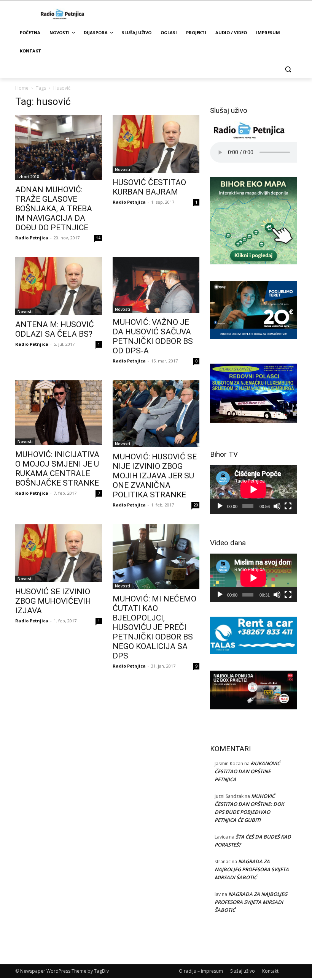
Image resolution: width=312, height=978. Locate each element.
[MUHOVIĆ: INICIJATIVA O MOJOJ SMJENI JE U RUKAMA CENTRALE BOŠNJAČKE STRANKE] (58, 412)
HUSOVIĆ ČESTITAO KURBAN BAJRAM (149, 187)
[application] (253, 489)
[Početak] (220, 506)
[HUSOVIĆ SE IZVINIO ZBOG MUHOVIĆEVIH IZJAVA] (58, 553)
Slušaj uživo (242, 971)
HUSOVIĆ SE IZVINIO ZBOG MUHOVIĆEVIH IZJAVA (53, 601)
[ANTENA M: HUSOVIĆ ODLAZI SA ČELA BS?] (58, 286)
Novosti (122, 169)
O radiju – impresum (201, 971)
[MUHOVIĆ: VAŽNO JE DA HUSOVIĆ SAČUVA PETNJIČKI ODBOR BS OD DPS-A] (156, 285)
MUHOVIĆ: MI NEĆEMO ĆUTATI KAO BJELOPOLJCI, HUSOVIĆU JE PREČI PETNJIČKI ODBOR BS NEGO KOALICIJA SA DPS (154, 627)
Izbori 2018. (29, 176)
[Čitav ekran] (288, 506)
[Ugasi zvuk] (277, 506)
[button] (288, 69)
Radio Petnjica (31, 238)
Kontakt (270, 971)
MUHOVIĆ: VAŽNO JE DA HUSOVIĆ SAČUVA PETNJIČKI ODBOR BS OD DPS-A (153, 336)
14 (98, 238)
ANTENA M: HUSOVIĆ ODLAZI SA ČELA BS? (54, 329)
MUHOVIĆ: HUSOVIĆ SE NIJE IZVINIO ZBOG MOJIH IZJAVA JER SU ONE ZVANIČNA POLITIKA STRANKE (155, 475)
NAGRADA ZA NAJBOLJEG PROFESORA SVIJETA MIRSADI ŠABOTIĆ (252, 869)
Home (22, 88)
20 (195, 505)
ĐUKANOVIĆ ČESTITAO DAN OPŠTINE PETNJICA (247, 771)
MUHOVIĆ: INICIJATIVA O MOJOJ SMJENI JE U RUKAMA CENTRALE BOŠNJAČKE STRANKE (57, 468)
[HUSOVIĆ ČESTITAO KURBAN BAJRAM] (156, 144)
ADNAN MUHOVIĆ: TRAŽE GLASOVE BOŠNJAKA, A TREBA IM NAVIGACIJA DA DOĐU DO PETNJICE (53, 208)
